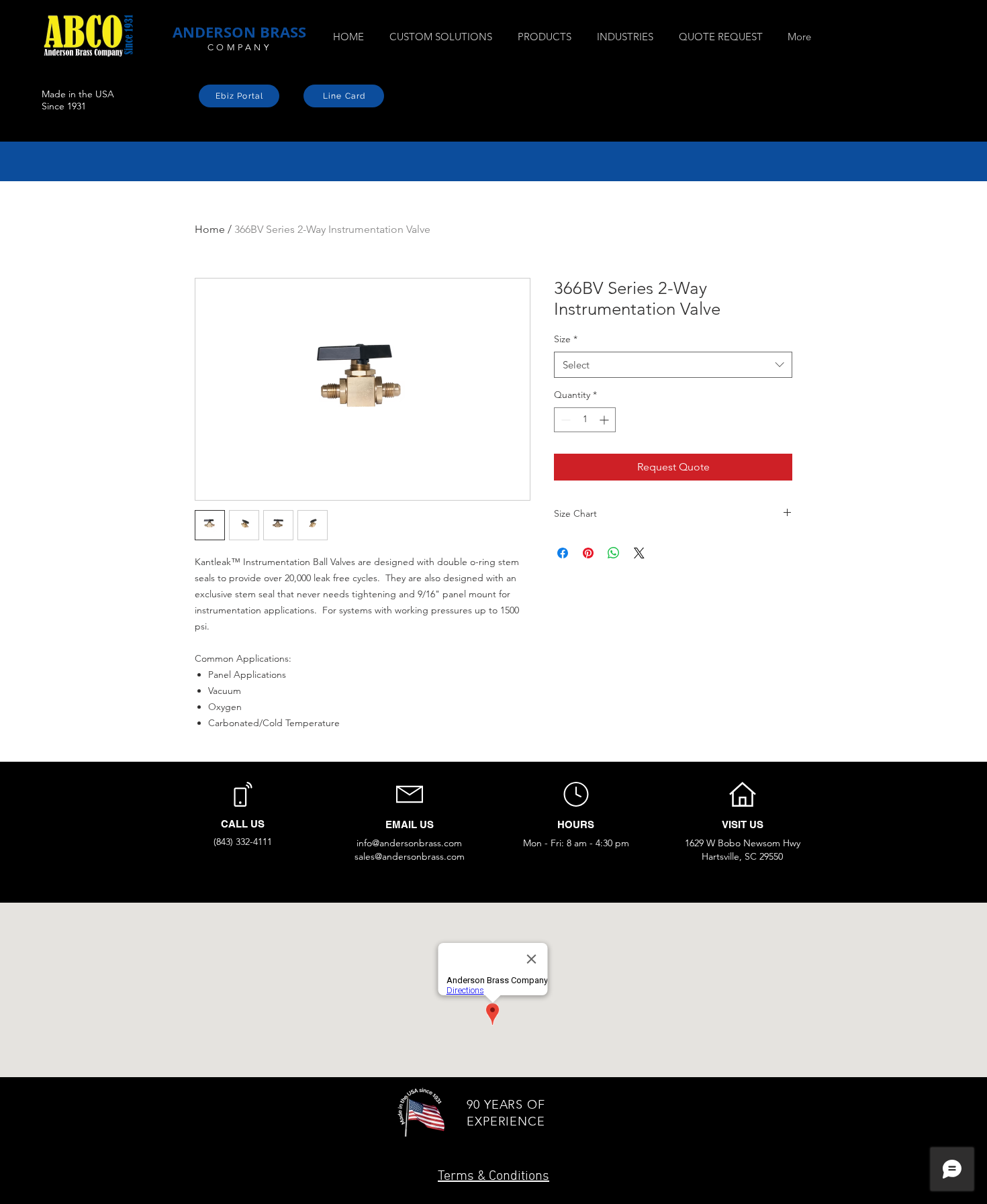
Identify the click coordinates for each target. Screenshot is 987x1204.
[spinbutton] (585, 420)
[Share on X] (639, 553)
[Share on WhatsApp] (614, 553)
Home (210, 229)
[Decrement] (564, 420)
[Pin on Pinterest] (588, 553)
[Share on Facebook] (563, 553)
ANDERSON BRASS (239, 31)
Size (565, 339)
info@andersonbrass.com (409, 843)
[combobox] (673, 365)
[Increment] (605, 420)
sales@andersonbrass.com (410, 856)
